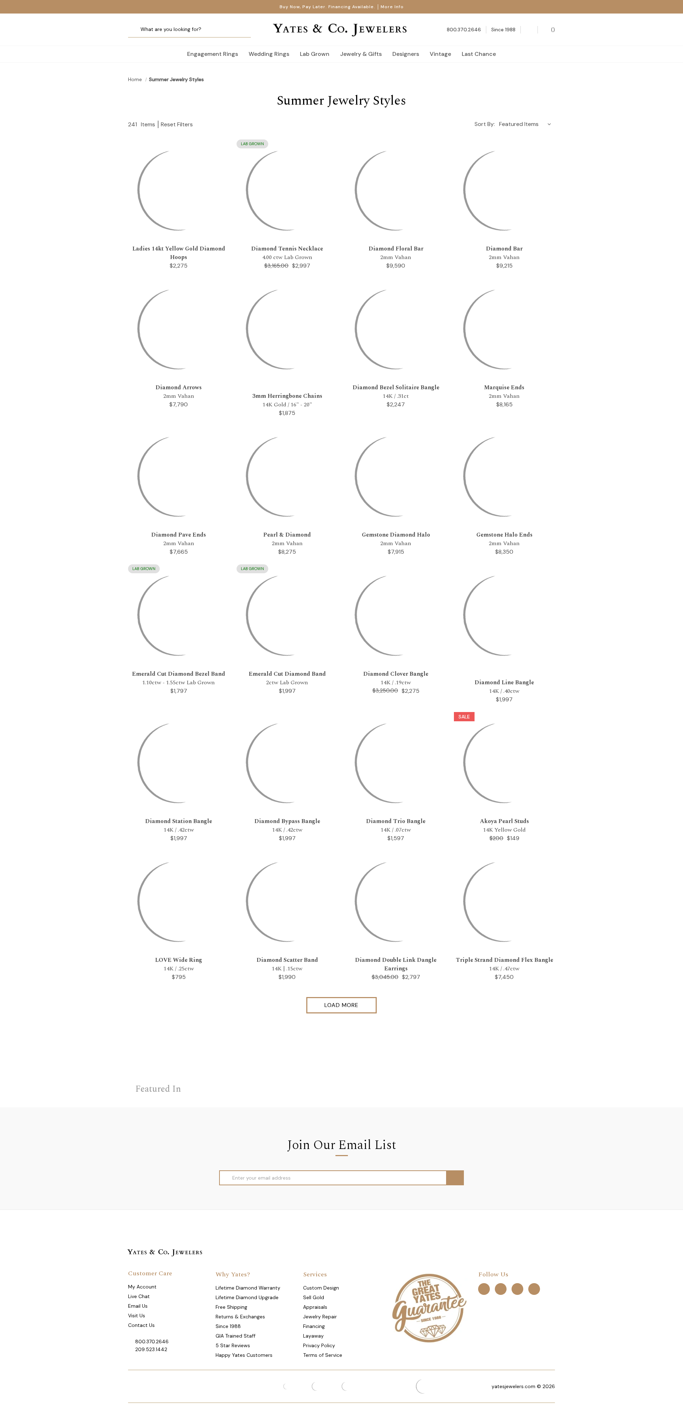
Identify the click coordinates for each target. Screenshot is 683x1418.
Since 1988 (228, 1326)
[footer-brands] (429, 1307)
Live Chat (139, 1296)
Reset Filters (177, 124)
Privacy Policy (319, 1345)
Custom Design (321, 1288)
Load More (341, 1005)
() (552, 29)
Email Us (138, 1306)
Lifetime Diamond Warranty (248, 1288)
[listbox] (526, 123)
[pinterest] (501, 1289)
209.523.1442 (151, 1349)
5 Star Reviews (233, 1345)
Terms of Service (322, 1355)
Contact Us (141, 1325)
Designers (405, 54)
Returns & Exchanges (240, 1316)
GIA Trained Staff (235, 1336)
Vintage (440, 54)
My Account (142, 1286)
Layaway (313, 1336)
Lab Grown (314, 54)
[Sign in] (529, 29)
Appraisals (315, 1307)
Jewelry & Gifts (361, 54)
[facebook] (484, 1289)
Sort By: (485, 124)
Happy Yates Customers (244, 1355)
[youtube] (534, 1289)
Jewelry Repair (320, 1316)
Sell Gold (313, 1297)
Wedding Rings (269, 54)
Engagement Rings (212, 54)
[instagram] (517, 1289)
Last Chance (479, 54)
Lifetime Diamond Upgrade (247, 1297)
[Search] (136, 30)
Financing (314, 1326)
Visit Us (136, 1315)
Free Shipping (231, 1307)
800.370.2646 (152, 1341)
